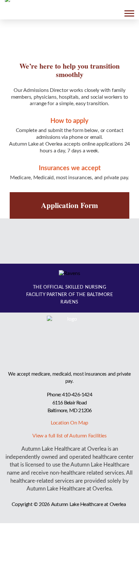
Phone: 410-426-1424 (69, 394)
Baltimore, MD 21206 (70, 410)
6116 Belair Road (69, 402)
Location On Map (69, 422)
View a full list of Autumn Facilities (69, 435)
